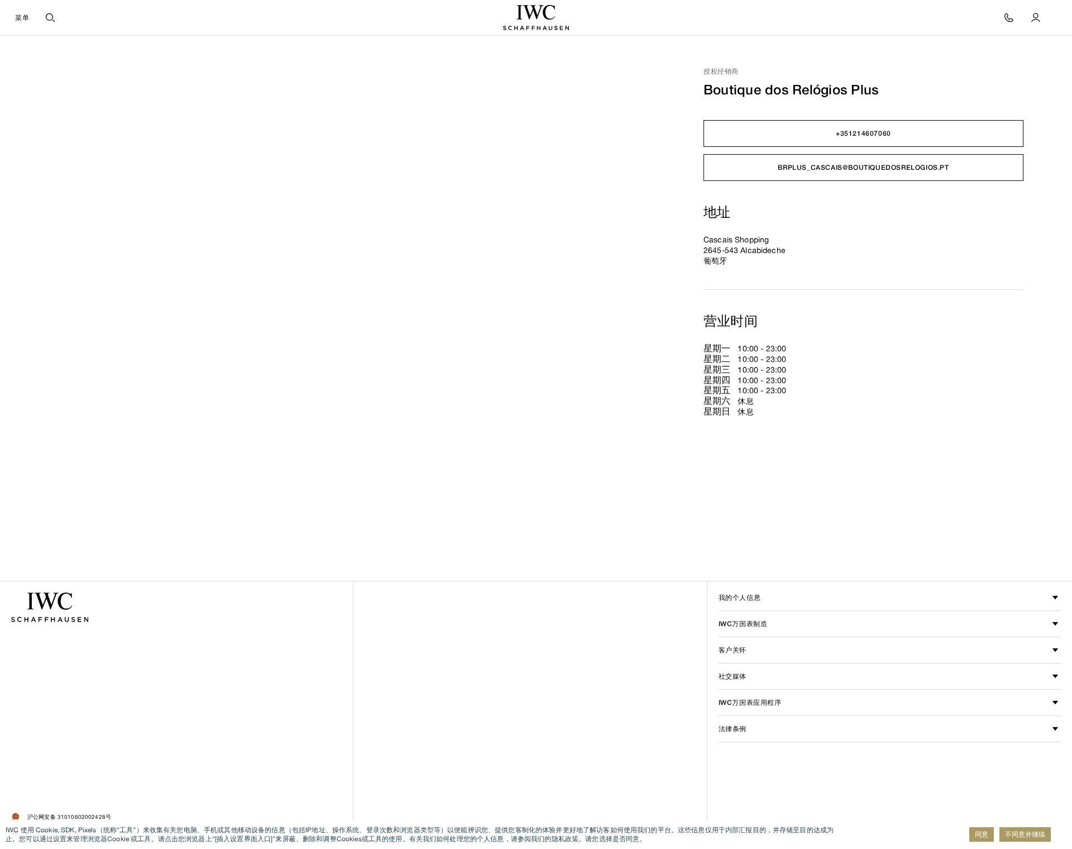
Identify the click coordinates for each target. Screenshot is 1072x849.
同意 (981, 834)
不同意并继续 (1025, 834)
